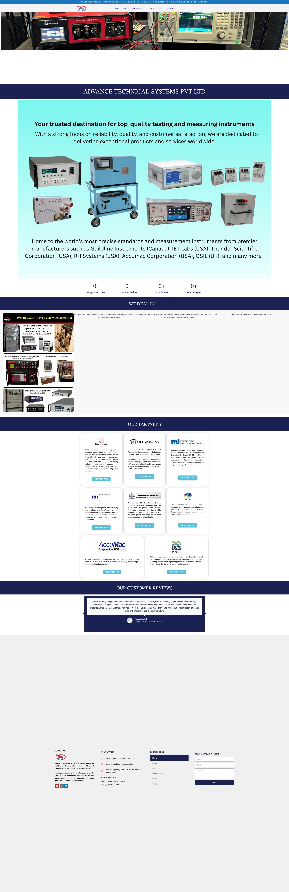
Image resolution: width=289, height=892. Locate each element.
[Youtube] (57, 786)
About (154, 763)
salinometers (183, 564)
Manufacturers (158, 774)
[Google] (62, 786)
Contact (155, 784)
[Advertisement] (144, 66)
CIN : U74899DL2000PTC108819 (91, 2)
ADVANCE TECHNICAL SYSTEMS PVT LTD (144, 91)
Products (155, 768)
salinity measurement (159, 562)
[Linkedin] (66, 786)
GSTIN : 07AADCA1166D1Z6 (112, 2)
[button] (83, 613)
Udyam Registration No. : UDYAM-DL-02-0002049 (152, 2)
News (154, 779)
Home (154, 758)
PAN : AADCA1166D (129, 2)
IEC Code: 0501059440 (201, 2)
